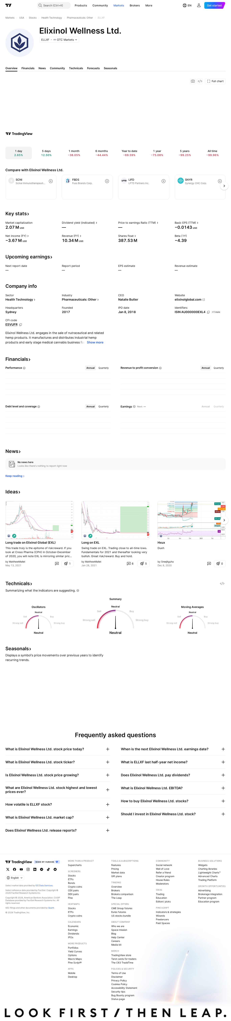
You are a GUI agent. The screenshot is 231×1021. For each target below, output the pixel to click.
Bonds (71, 883)
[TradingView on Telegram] (41, 869)
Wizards (160, 915)
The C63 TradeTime (122, 962)
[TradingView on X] (7, 869)
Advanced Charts (207, 876)
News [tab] (42, 68)
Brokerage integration (210, 894)
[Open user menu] (198, 5)
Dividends (73, 933)
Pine (70, 897)
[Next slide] (224, 520)
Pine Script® (75, 962)
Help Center (117, 937)
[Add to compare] (51, 181)
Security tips (118, 991)
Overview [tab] (11, 68)
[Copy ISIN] (208, 312)
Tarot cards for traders (123, 958)
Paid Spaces (163, 923)
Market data (118, 872)
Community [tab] (57, 68)
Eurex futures (118, 912)
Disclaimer (117, 976)
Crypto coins (75, 886)
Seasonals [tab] (110, 68)
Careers (115, 941)
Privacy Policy (119, 980)
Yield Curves (75, 951)
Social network (164, 865)
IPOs (70, 937)
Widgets (202, 865)
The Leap (116, 897)
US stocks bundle (121, 915)
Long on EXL (90, 542)
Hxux (161, 542)
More (148, 5)
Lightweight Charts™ (209, 872)
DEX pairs (73, 894)
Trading (160, 894)
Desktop (72, 976)
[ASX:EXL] (9, 536)
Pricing (115, 868)
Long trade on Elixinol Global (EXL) (30, 542)
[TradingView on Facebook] (14, 869)
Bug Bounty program (122, 995)
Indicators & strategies (168, 912)
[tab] (90, 368)
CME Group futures (121, 908)
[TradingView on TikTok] (48, 869)
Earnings (72, 929)
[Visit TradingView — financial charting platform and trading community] (19, 133)
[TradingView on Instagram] (28, 869)
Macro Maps (75, 958)
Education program (208, 901)
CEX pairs (73, 890)
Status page (118, 999)
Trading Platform (207, 879)
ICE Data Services (44, 885)
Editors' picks (163, 901)
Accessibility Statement (124, 987)
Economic (73, 926)
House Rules (162, 879)
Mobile (71, 973)
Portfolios (73, 947)
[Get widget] (200, 81)
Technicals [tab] (76, 68)
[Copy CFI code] (20, 324)
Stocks (72, 875)
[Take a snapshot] (193, 81)
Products (81, 5)
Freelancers (162, 919)
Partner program (207, 897)
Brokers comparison (122, 894)
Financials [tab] (27, 68)
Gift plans (116, 876)
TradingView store (121, 955)
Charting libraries (207, 868)
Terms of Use (118, 973)
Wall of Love (162, 868)
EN (189, 5)
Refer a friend (163, 872)
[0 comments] (56, 563)
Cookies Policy (119, 984)
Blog (113, 933)
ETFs (70, 879)
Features (116, 865)
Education (161, 897)
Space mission (119, 929)
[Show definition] (34, 222)
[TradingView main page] (8, 5)
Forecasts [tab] (93, 68)
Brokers (135, 5)
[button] (89, 5)
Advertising (204, 890)
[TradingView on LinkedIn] (34, 869)
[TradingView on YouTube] (21, 869)
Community (100, 5)
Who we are (117, 926)
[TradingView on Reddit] (55, 869)
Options (72, 955)
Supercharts (75, 865)
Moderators (162, 883)
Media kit (116, 944)
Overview (116, 886)
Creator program (165, 876)
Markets (118, 5)
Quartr (51, 907)
